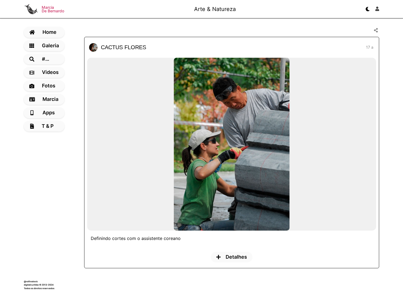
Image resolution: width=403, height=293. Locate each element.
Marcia (50, 99)
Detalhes (236, 257)
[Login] (377, 9)
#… (45, 59)
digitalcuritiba (31, 284)
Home (49, 32)
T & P (48, 126)
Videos (50, 72)
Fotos (48, 86)
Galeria (50, 45)
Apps (48, 112)
